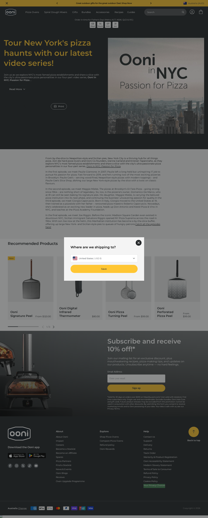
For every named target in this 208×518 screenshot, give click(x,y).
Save (104, 268)
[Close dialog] (139, 243)
